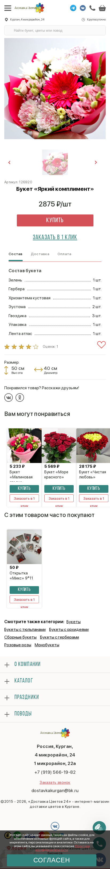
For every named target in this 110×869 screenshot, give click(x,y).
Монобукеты (47, 644)
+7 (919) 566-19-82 (55, 772)
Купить (55, 220)
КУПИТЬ (24, 488)
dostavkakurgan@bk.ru (55, 790)
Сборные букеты (20, 637)
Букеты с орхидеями (69, 629)
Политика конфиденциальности (63, 848)
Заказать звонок (55, 782)
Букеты (73, 621)
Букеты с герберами (59, 637)
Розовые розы (17, 644)
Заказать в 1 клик (55, 237)
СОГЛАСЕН (51, 860)
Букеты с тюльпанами (25, 629)
